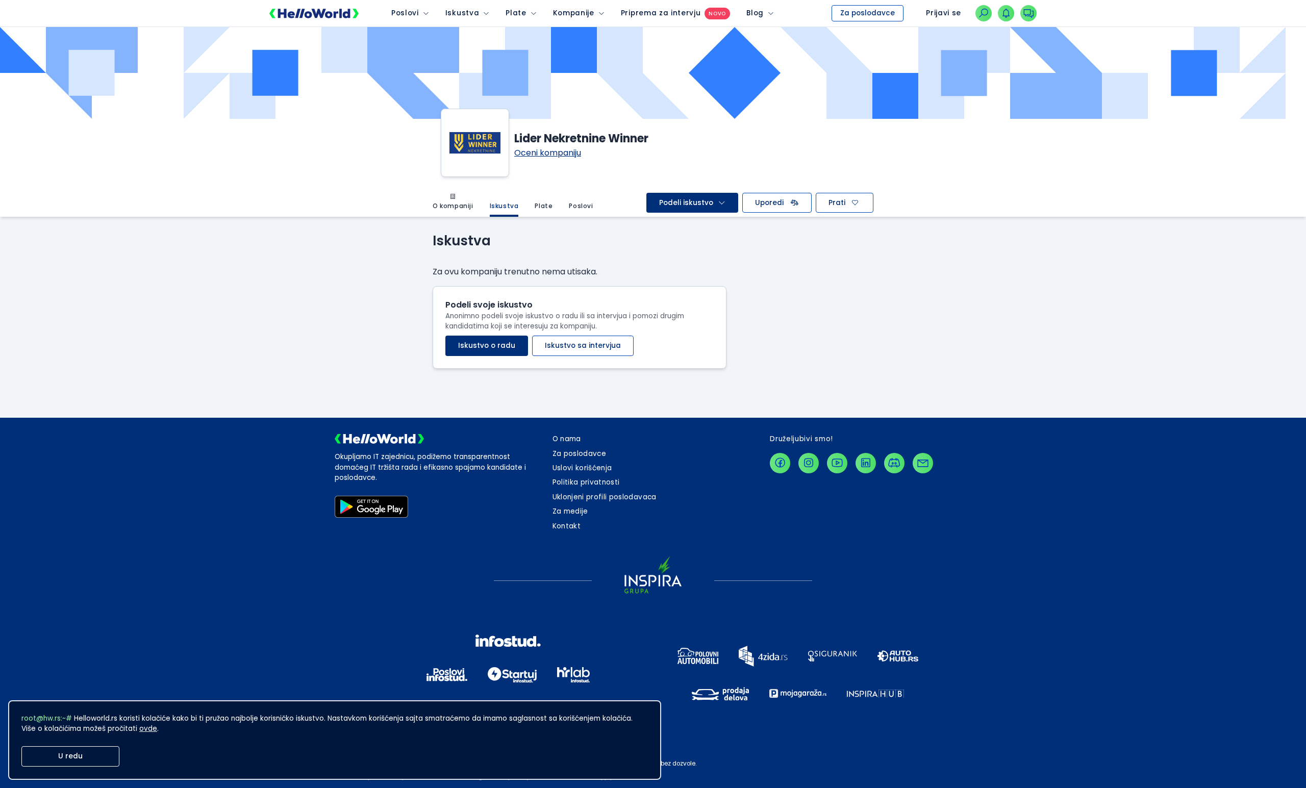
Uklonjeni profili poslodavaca (604, 497)
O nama (566, 439)
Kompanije (573, 13)
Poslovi (405, 13)
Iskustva (462, 13)
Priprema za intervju (661, 13)
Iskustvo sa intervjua (583, 345)
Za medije (570, 511)
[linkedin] (866, 463)
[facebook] (780, 463)
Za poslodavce (867, 13)
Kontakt (566, 526)
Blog (755, 13)
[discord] (894, 463)
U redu (70, 756)
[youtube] (837, 463)
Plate (516, 13)
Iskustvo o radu (486, 345)
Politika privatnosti (586, 482)
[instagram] (808, 463)
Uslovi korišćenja (582, 468)
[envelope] (923, 463)
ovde (148, 728)
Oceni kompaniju (547, 153)
